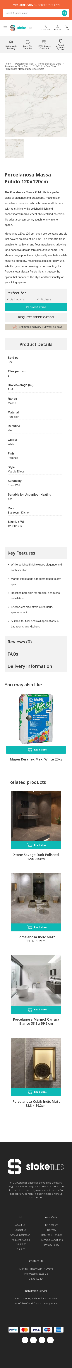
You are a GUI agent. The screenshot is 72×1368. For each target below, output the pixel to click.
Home (8, 64)
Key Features (21, 553)
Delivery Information (30, 666)
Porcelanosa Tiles (24, 64)
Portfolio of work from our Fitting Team (36, 1303)
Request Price (36, 307)
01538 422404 (36, 1278)
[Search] (64, 13)
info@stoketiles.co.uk (36, 1273)
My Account (51, 1224)
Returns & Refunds (51, 1234)
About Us (20, 1224)
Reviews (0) (20, 642)
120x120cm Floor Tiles (44, 66)
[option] (14, 149)
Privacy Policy (51, 1244)
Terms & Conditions (52, 1239)
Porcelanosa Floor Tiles (16, 66)
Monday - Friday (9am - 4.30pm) (36, 1268)
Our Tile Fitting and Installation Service (36, 1298)
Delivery (51, 1229)
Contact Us (20, 1229)
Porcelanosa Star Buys (49, 64)
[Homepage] (36, 1173)
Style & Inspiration (20, 1234)
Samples (20, 1249)
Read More (40, 749)
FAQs (13, 654)
